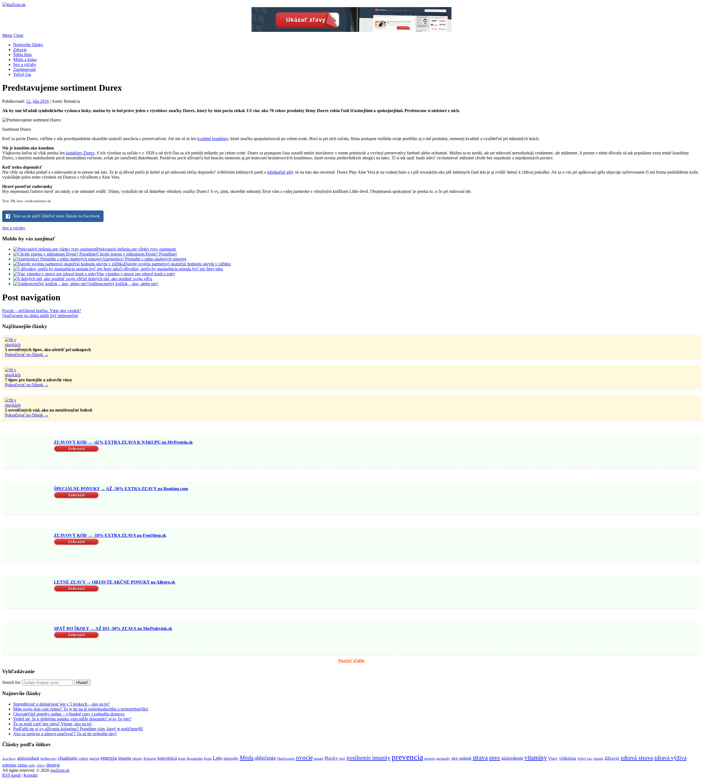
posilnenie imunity (368, 757)
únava (53, 765)
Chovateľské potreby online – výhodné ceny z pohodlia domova (68, 714)
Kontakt (31, 775)
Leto (217, 758)
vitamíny (536, 757)
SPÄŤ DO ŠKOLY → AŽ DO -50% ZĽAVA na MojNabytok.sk (113, 628)
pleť (342, 758)
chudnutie (67, 758)
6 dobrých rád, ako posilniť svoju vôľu (118, 278)
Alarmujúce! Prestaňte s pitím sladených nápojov (144, 259)
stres (494, 757)
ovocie (304, 757)
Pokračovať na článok (27, 354)
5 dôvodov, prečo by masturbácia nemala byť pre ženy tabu (171, 269)
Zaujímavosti (24, 69)
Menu (7, 35)
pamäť (318, 758)
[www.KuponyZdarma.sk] (351, 30)
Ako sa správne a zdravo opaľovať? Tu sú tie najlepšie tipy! (65, 733)
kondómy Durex (80, 153)
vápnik (598, 758)
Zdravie (20, 49)
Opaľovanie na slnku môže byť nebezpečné (40, 315)
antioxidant (28, 758)
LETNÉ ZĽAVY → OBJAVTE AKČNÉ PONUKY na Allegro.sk (114, 582)
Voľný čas (22, 74)
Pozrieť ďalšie (351, 660)
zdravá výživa (670, 758)
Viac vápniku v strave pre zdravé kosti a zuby (135, 273)
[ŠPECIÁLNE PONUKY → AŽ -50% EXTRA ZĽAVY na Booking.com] (27, 499)
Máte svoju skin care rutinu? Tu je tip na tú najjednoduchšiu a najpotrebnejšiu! (80, 709)
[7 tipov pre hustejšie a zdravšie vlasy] (18, 375)
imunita (124, 758)
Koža (208, 758)
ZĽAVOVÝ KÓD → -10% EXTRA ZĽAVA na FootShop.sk (110, 535)
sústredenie (512, 758)
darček (94, 758)
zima (22, 765)
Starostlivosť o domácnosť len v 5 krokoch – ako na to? (61, 704)
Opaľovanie (286, 758)
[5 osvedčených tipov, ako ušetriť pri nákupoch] (18, 344)
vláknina (567, 758)
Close (18, 35)
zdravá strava (637, 757)
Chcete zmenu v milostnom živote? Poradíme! (137, 254)
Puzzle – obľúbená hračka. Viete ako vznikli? (41, 310)
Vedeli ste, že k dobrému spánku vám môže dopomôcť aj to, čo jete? (72, 719)
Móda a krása (25, 59)
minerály (231, 758)
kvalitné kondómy (212, 138)
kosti (182, 758)
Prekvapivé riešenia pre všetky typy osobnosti (136, 249)
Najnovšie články (28, 44)
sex (454, 758)
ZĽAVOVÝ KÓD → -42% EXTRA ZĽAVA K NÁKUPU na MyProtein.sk (123, 442)
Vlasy (553, 758)
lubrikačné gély (280, 172)
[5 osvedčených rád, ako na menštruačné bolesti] (18, 405)
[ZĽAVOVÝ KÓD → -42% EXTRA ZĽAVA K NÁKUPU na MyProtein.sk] (27, 452)
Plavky (331, 758)
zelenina (9, 765)
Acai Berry (9, 758)
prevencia (407, 757)
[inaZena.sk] (14, 4)
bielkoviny (48, 758)
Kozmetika (195, 758)
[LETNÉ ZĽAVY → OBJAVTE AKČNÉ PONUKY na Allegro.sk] (27, 592)
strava (480, 757)
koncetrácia (167, 758)
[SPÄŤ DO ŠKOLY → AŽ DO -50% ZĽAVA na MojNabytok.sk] (27, 639)
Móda (246, 757)
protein (429, 758)
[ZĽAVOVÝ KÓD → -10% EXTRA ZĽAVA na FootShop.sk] (27, 545)
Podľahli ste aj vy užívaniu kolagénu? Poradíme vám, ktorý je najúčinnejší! (78, 728)
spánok (465, 758)
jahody (137, 758)
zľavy (41, 765)
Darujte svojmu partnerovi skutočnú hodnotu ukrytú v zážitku (177, 264)
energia (109, 758)
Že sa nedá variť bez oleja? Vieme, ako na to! (52, 723)
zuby (32, 765)
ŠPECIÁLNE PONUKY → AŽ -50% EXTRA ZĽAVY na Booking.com (121, 488)
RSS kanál (11, 775)
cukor (83, 758)
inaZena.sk (60, 770)
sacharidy (443, 758)
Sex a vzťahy (24, 64)
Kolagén (150, 758)
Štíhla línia (22, 54)
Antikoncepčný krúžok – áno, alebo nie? (123, 283)
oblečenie (265, 758)
